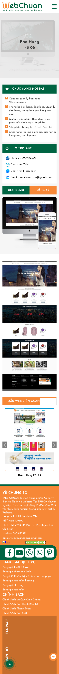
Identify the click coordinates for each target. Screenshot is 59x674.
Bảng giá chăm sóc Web (16, 571)
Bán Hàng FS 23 (29, 475)
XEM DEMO (16, 190)
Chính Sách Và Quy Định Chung (21, 599)
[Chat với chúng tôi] (53, 657)
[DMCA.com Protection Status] (35, 542)
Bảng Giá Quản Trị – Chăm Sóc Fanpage (26, 576)
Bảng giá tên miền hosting (18, 580)
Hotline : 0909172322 (23, 158)
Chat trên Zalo (20, 164)
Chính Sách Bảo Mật (14, 613)
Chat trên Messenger (23, 171)
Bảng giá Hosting (12, 585)
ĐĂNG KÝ (43, 190)
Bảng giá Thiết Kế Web (16, 567)
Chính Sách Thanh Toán (16, 608)
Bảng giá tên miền (13, 589)
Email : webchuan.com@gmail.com (31, 177)
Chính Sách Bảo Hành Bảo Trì (20, 604)
